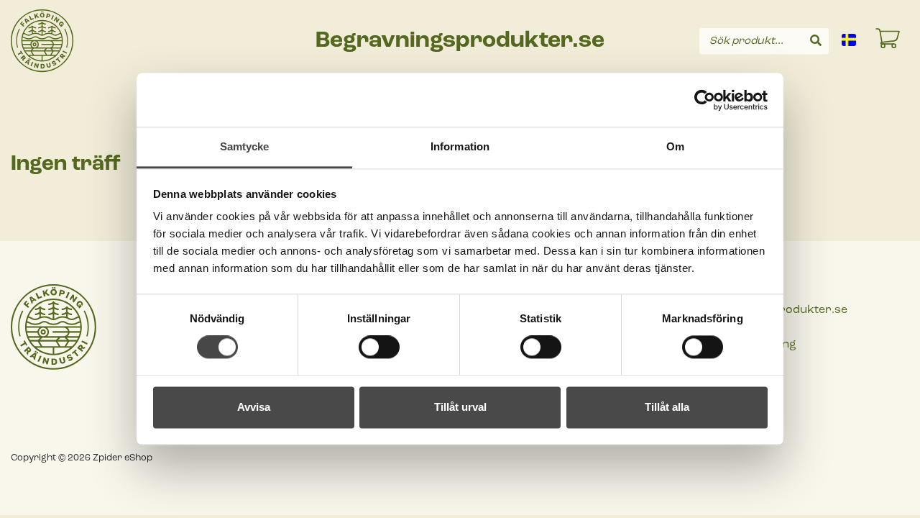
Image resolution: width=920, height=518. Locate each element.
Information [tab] (460, 146)
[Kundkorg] (888, 41)
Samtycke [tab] (245, 146)
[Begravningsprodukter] (42, 41)
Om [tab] (675, 146)
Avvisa (253, 407)
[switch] (379, 347)
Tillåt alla (667, 407)
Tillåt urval (460, 407)
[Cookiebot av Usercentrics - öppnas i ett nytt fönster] (705, 100)
